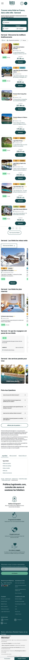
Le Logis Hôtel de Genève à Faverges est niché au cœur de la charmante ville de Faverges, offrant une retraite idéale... (20, 54)
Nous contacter (18, 593)
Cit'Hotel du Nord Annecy (7, 316)
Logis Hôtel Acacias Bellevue (20, 209)
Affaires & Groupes (5, 609)
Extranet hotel (4, 601)
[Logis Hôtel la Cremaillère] (13, 257)
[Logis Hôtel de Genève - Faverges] (6, 48)
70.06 (20, 220)
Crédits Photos (18, 614)
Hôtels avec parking (7, 465)
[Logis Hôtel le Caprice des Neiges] (6, 165)
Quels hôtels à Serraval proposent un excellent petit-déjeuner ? (13, 419)
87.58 (20, 58)
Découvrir (20, 62)
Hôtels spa (5, 470)
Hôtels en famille (6, 468)
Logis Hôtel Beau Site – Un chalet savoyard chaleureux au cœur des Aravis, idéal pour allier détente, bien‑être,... (20, 192)
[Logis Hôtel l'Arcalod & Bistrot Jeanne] (6, 72)
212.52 (20, 175)
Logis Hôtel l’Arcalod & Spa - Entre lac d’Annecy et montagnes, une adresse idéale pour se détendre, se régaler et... (20, 78)
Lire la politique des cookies (6, 654)
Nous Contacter (4, 606)
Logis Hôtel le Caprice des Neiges (19, 164)
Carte (4, 40)
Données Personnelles (19, 601)
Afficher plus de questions (13, 425)
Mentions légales (18, 599)
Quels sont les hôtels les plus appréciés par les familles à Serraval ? (13, 407)
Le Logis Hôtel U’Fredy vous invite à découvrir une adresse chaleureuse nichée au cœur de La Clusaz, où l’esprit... (20, 146)
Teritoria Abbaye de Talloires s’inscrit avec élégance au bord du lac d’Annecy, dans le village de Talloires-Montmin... (20, 125)
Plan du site (17, 611)
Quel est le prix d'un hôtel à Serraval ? (11, 395)
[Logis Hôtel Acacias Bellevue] (6, 211)
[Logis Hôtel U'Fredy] (6, 142)
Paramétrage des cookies (20, 604)
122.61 (20, 197)
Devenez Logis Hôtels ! (5, 599)
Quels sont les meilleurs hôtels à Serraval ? (12, 413)
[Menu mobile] (2, 3)
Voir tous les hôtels (14, 232)
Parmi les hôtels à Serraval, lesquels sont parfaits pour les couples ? (12, 401)
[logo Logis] (12, 3)
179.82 (20, 129)
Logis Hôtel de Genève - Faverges (19, 47)
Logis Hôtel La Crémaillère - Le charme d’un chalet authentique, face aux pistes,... (11, 275)
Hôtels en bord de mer (7, 473)
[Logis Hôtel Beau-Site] (6, 188)
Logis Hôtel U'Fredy (18, 141)
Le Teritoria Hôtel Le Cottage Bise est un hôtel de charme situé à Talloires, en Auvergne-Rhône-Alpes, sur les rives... (20, 101)
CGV (16, 606)
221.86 (20, 105)
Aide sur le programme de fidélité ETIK (20, 590)
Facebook (6, 619)
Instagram (19, 619)
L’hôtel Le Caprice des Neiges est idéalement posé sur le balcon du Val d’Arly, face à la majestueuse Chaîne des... (20, 170)
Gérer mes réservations (20, 583)
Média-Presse (4, 604)
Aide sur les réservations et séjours (20, 586)
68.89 (20, 82)
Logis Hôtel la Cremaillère (7, 270)
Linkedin (5, 623)
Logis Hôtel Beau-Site (18, 186)
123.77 (20, 151)
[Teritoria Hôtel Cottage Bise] (6, 95)
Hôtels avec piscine (7, 463)
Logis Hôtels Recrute (5, 611)
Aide (16, 609)
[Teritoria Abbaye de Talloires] (6, 119)
